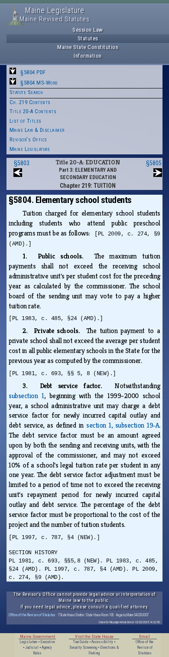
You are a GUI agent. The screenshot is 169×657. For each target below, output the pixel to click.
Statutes (88, 38)
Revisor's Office (28, 139)
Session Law (87, 29)
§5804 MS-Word (39, 82)
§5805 (154, 163)
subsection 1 (26, 395)
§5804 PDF (33, 72)
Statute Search (26, 92)
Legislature (28, 642)
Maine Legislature (30, 149)
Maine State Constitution (87, 47)
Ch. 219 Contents (30, 102)
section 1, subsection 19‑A (122, 425)
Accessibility (102, 642)
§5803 (21, 163)
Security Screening (83, 647)
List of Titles (26, 121)
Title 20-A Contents (33, 111)
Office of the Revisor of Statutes (32, 614)
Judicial (32, 647)
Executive (47, 642)
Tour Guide (80, 642)
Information (88, 55)
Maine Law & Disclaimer (37, 130)
